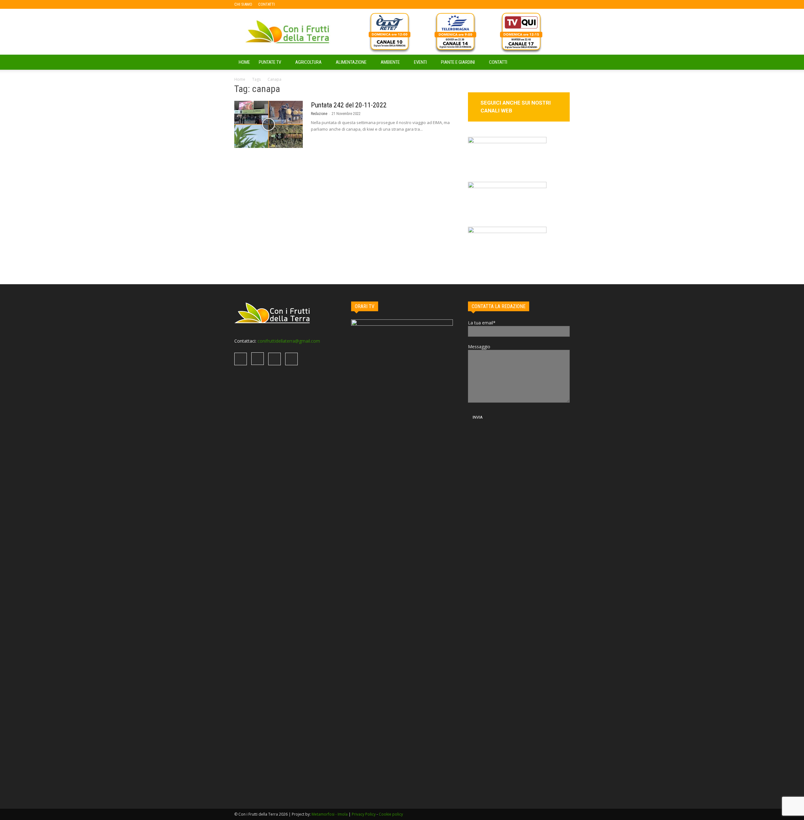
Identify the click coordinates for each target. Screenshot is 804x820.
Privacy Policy (364, 814)
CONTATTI (266, 4)
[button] (562, 63)
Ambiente (390, 62)
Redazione (319, 113)
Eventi (420, 62)
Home (239, 79)
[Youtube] (320, 4)
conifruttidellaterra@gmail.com (289, 341)
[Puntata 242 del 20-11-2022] (268, 124)
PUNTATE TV (270, 62)
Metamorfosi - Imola (330, 814)
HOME (244, 62)
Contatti (498, 62)
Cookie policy (391, 814)
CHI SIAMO (243, 4)
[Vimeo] (310, 4)
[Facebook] (289, 4)
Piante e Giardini (458, 62)
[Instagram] (300, 4)
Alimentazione (351, 62)
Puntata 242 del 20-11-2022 (349, 105)
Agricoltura (308, 62)
